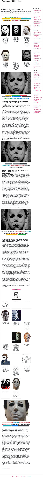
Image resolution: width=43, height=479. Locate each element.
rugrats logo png (4, 231)
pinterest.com (7, 468)
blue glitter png (24, 17)
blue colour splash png (6, 18)
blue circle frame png (17, 17)
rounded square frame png (19, 231)
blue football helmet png (24, 20)
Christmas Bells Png (37, 10)
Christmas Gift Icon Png (37, 13)
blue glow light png (7, 20)
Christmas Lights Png (37, 21)
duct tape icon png (23, 163)
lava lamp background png (6, 96)
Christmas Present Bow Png (37, 61)
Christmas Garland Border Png (37, 29)
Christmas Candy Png (37, 58)
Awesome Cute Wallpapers (36, 94)
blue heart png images (15, 20)
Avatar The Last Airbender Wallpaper (37, 75)
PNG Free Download (37, 83)
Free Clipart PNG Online (37, 88)
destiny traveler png (6, 424)
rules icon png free (14, 233)
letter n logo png (9, 95)
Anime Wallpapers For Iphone (37, 80)
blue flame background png (16, 18)
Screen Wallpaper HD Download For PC (37, 112)
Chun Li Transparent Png (37, 33)
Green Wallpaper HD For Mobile (37, 91)
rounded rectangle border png (12, 234)
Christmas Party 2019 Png (37, 39)
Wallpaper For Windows (36, 103)
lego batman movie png (26, 96)
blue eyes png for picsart (26, 18)
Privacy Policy (23, 476)
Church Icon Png (37, 23)
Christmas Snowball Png (37, 67)
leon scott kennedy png (16, 98)
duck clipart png (27, 165)
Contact (17, 476)
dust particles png (20, 167)
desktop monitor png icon (25, 424)
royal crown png (7, 233)
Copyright (29, 476)
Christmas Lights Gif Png (37, 49)
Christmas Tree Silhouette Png (36, 46)
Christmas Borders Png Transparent (37, 26)
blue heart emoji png (8, 17)
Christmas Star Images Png (36, 36)
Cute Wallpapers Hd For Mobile (37, 100)
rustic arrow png (28, 231)
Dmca (13, 476)
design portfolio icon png (15, 424)
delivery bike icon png (7, 425)
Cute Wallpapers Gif (37, 109)
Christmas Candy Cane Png (37, 16)
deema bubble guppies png (7, 422)
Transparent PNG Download (11, 1)
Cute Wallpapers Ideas (38, 97)
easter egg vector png (6, 165)
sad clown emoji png (21, 234)
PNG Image (36, 72)
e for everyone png (14, 165)
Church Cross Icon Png (37, 52)
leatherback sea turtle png (16, 96)
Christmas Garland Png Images (37, 56)
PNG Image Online (37, 77)
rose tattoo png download (23, 233)
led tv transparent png (24, 98)
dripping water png (12, 167)
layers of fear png (23, 95)
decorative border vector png (24, 422)
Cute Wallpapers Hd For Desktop (37, 106)
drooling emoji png (8, 163)
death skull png (15, 425)
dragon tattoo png (16, 163)
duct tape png (20, 165)
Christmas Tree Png (37, 19)
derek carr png (15, 422)
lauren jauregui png (16, 95)
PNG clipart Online (37, 85)
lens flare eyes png (7, 98)
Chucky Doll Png (36, 64)
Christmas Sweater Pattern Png (37, 43)
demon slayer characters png (24, 425)
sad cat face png (11, 231)
